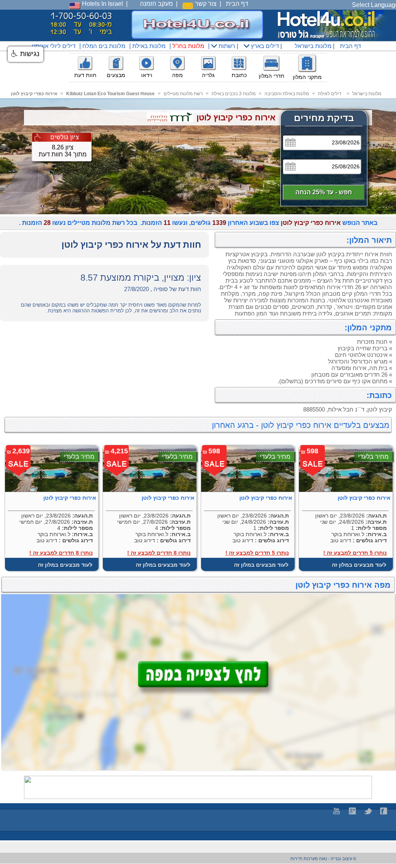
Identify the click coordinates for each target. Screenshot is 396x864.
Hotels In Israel (101, 3)
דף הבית (237, 3)
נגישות (28, 54)
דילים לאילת (329, 93)
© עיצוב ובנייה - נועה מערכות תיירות (323, 858)
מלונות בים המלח (103, 46)
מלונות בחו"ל (188, 46)
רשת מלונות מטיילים (183, 93)
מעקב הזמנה (156, 3)
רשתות (226, 46)
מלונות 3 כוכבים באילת (234, 93)
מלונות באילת (149, 46)
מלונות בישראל (312, 46)
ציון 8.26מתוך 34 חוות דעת (63, 151)
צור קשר (205, 3)
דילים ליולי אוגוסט (53, 46)
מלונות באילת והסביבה (287, 93)
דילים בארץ (264, 46)
